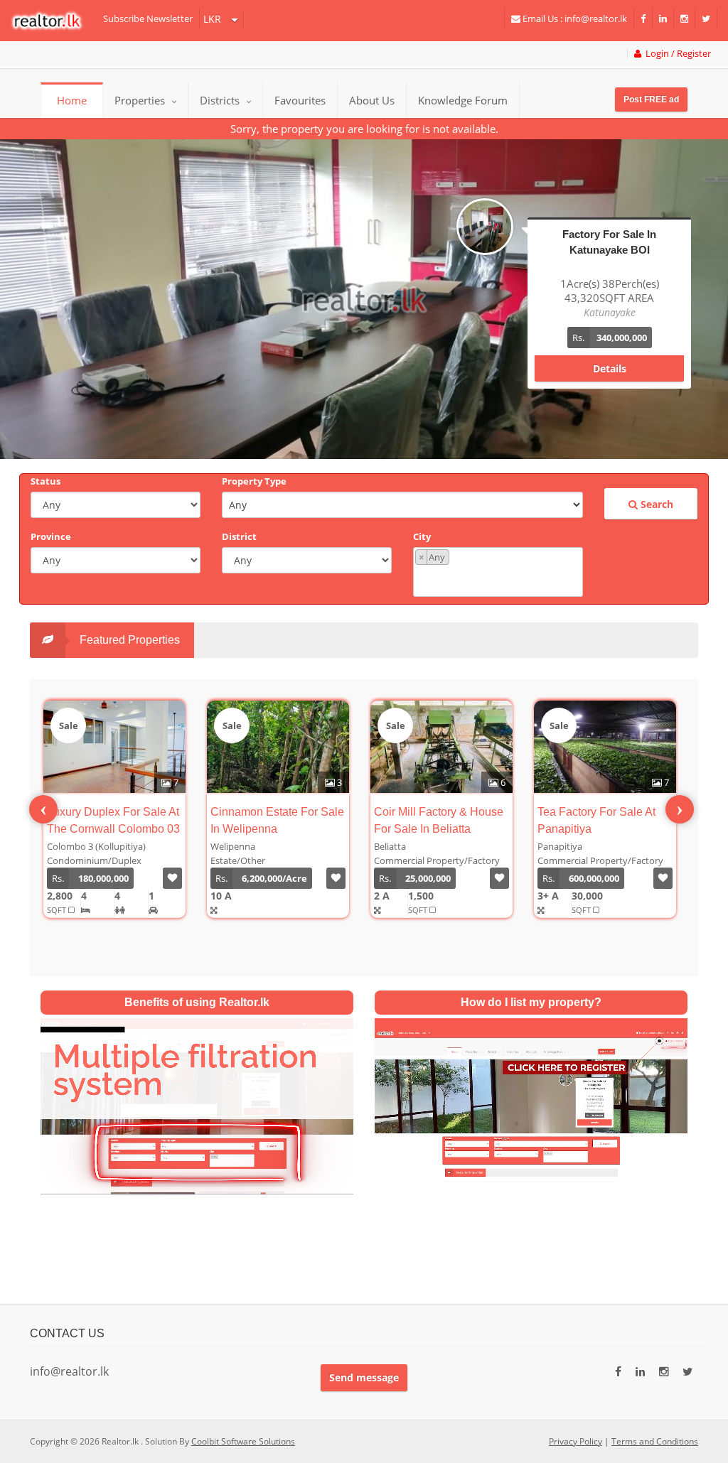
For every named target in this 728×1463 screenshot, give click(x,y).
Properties (139, 100)
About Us (372, 100)
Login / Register (676, 53)
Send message (364, 1377)
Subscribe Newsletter (148, 18)
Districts (221, 100)
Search (655, 504)
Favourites (300, 100)
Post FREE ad (651, 99)
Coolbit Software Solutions (243, 1441)
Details (609, 354)
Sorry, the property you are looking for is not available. (364, 129)
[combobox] (498, 572)
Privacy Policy (575, 1441)
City (422, 536)
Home (72, 100)
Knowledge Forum (463, 100)
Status (45, 481)
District (239, 536)
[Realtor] (54, 20)
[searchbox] (499, 579)
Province (51, 536)
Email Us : (573, 18)
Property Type (254, 481)
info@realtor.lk (69, 1371)
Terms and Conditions (654, 1441)
